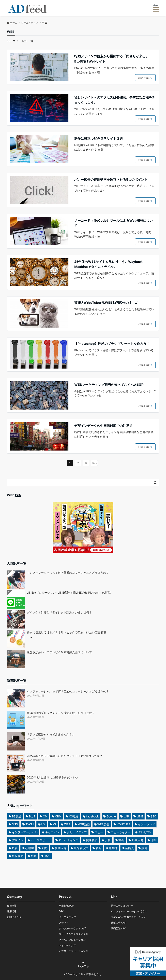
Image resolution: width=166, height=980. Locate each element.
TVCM (30, 824)
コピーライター (121, 832)
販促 (144, 848)
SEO (153, 816)
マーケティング (68, 840)
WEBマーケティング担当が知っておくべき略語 (109, 385)
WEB (67, 824)
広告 (15, 848)
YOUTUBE (123, 824)
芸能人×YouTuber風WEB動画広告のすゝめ (106, 303)
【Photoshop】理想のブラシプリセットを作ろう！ (112, 344)
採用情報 (12, 911)
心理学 (29, 848)
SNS (15, 824)
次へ (94, 463)
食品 (47, 856)
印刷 (153, 840)
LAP (126, 816)
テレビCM (144, 832)
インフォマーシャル (24, 832)
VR (54, 824)
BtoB (32, 816)
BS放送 (16, 816)
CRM (58, 816)
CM (45, 816)
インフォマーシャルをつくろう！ (129, 911)
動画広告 (137, 840)
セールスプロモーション (72, 939)
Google (111, 816)
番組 (98, 848)
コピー (99, 832)
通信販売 (17, 856)
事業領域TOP (66, 905)
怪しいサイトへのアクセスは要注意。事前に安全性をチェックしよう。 (114, 100)
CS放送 (74, 816)
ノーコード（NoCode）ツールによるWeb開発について (113, 223)
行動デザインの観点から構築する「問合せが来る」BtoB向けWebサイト (111, 58)
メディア (64, 922)
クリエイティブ (77, 832)
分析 (108, 840)
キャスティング (67, 945)
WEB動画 (84, 824)
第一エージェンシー (122, 905)
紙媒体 (113, 848)
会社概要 (12, 905)
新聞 (44, 848)
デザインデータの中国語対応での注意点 (103, 426)
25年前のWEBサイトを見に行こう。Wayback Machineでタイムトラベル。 (108, 264)
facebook (92, 816)
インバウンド (146, 824)
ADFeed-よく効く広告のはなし (83, 974)
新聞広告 (60, 848)
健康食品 (91, 840)
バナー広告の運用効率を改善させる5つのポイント (111, 179)
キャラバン (52, 832)
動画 (121, 840)
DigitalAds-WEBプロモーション (128, 917)
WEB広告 (103, 824)
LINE (140, 816)
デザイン (17, 840)
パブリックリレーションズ (73, 951)
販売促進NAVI (118, 928)
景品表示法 (81, 848)
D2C (61, 911)
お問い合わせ (14, 917)
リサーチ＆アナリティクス (73, 934)
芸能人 (129, 848)
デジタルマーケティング (72, 928)
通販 (34, 856)
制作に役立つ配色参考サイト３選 (98, 138)
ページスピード (41, 840)
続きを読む (144, 77)
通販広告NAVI (118, 922)
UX (43, 824)
